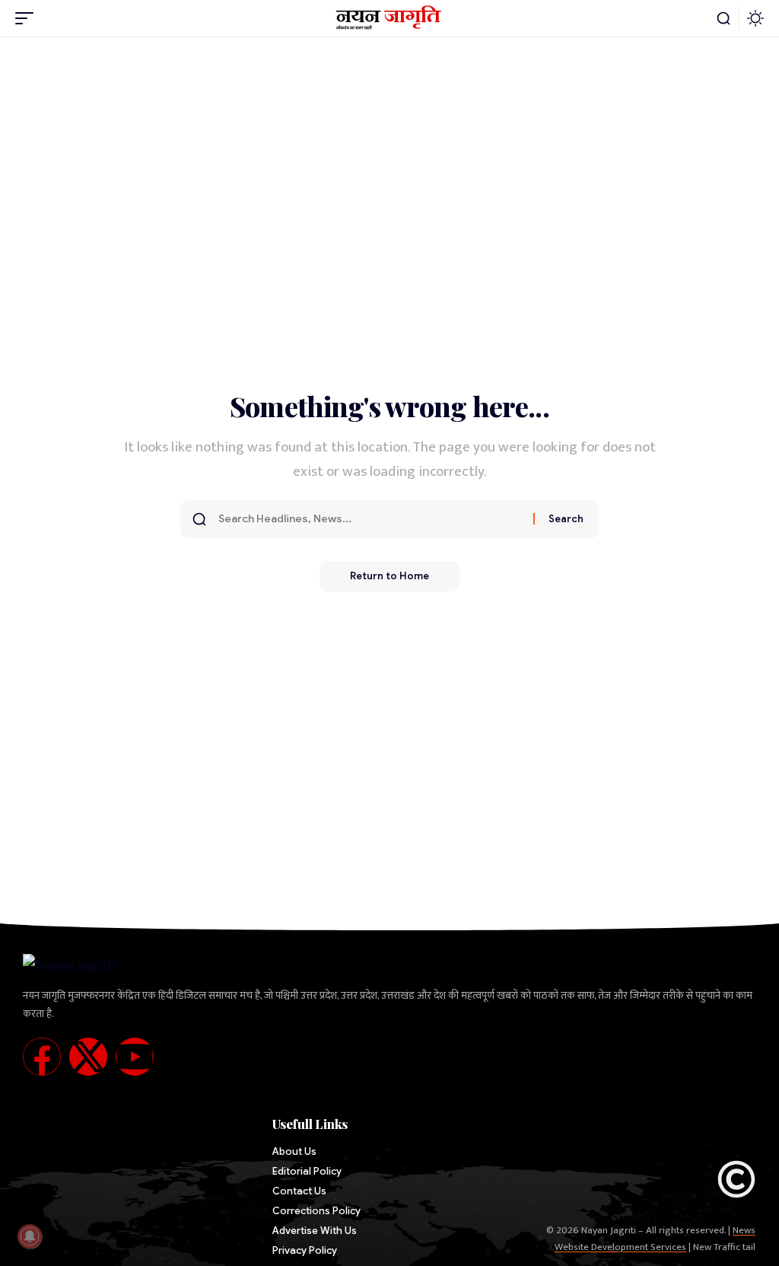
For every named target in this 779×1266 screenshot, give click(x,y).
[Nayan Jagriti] (389, 18)
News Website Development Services (655, 1238)
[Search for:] (370, 519)
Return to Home (389, 575)
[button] (28, 18)
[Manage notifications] (29, 1236)
